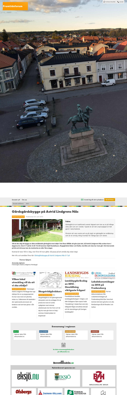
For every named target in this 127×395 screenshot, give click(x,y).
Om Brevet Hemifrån (110, 2)
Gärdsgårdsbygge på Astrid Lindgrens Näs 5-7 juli (52, 255)
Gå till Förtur (110, 199)
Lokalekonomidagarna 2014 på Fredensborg (102, 285)
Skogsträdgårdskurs (50, 291)
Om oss (24, 200)
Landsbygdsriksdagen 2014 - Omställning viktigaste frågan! (76, 285)
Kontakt (121, 2)
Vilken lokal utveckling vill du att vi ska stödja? (23, 282)
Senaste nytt (16, 200)
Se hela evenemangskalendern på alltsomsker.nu (63, 350)
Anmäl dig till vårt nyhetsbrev (94, 200)
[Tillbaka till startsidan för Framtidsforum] (14, 5)
